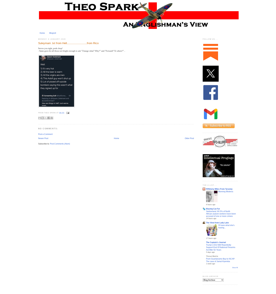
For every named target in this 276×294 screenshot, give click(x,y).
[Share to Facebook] (48, 118)
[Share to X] (45, 118)
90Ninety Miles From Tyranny (219, 189)
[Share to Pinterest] (51, 118)
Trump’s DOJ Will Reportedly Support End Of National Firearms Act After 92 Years (220, 247)
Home (42, 33)
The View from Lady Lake (217, 223)
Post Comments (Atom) (60, 144)
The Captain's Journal (216, 242)
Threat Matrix (212, 256)
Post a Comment (45, 134)
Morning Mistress (225, 191)
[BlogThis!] (42, 118)
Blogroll (52, 33)
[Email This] (39, 118)
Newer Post (43, 138)
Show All (235, 267)
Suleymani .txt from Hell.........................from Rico (68, 43)
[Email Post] (67, 113)
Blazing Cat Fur (213, 209)
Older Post (189, 138)
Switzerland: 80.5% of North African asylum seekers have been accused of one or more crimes (221, 213)
